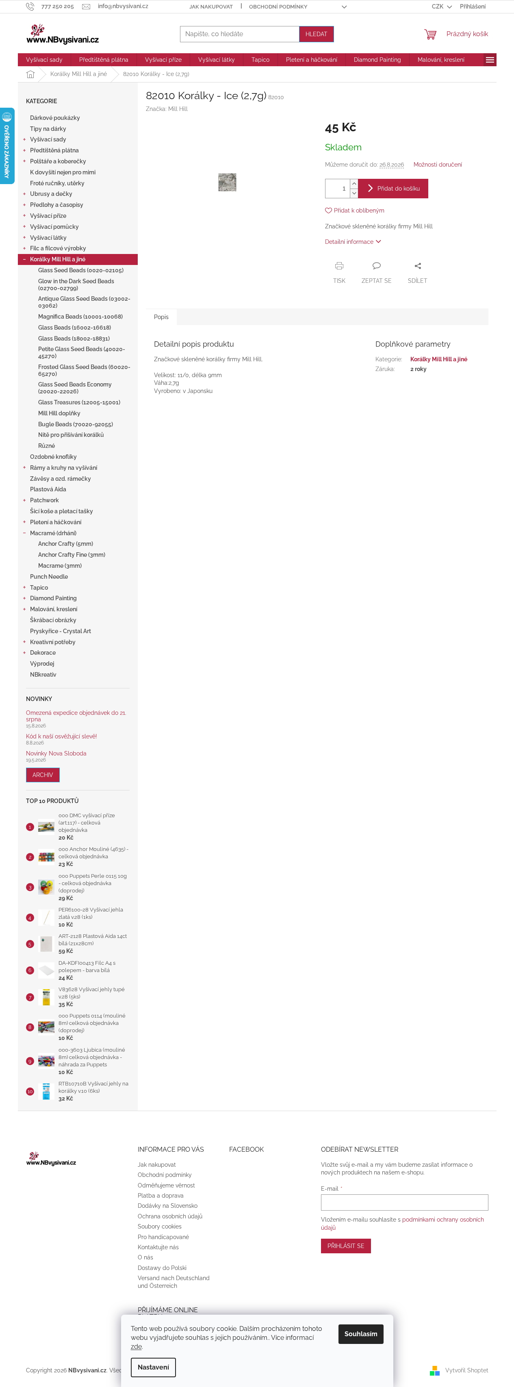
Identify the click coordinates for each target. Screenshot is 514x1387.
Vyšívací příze (48, 216)
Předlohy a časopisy (56, 205)
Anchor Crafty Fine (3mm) (71, 554)
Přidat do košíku (398, 188)
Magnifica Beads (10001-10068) (80, 316)
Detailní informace (349, 242)
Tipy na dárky (48, 129)
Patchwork (44, 500)
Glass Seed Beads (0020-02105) (81, 270)
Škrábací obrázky (53, 620)
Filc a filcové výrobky (58, 248)
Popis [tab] (161, 317)
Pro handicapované (163, 1237)
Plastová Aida (48, 489)
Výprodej (42, 663)
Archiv (43, 775)
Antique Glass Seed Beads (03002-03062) (84, 302)
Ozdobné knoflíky (53, 457)
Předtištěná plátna (54, 150)
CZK (438, 6)
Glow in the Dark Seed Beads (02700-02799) (76, 284)
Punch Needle (49, 576)
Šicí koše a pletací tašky (61, 511)
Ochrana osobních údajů (170, 1216)
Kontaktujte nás (158, 1247)
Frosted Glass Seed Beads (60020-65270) (84, 370)
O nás (145, 1257)
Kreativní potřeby (53, 642)
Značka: (167, 109)
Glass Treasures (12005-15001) (79, 402)
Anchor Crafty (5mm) (65, 543)
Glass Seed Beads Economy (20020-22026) (75, 388)
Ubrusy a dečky (51, 194)
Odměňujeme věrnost (166, 1185)
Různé (46, 446)
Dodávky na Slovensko (167, 1206)
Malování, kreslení (53, 609)
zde (136, 1346)
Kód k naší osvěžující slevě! (61, 737)
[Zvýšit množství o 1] (354, 184)
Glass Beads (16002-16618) (74, 327)
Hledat (316, 34)
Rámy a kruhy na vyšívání (63, 468)
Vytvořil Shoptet (466, 1370)
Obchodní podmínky (278, 7)
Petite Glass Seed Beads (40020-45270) (81, 352)
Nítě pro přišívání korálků (71, 435)
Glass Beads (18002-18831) (74, 338)
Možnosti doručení (438, 164)
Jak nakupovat (211, 7)
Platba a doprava (161, 1195)
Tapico (39, 587)
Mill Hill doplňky (59, 413)
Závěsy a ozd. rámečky (60, 478)
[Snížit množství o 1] (354, 193)
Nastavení (153, 1367)
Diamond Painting (53, 598)
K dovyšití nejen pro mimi (62, 172)
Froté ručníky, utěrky (57, 183)
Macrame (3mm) (60, 565)
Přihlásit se (345, 1246)
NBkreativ (43, 674)
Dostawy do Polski (162, 1268)
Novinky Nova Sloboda (56, 754)
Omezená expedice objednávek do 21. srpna (76, 716)
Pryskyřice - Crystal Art (60, 631)
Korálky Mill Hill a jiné (57, 259)
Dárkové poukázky (55, 118)
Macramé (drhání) (53, 533)
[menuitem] (44, 59)
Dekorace (43, 652)
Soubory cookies (160, 1226)
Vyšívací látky (48, 237)
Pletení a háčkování (55, 522)
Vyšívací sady (48, 139)
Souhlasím (361, 1334)
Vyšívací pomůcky (54, 227)
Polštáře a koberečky (58, 161)
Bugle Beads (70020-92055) (75, 424)
